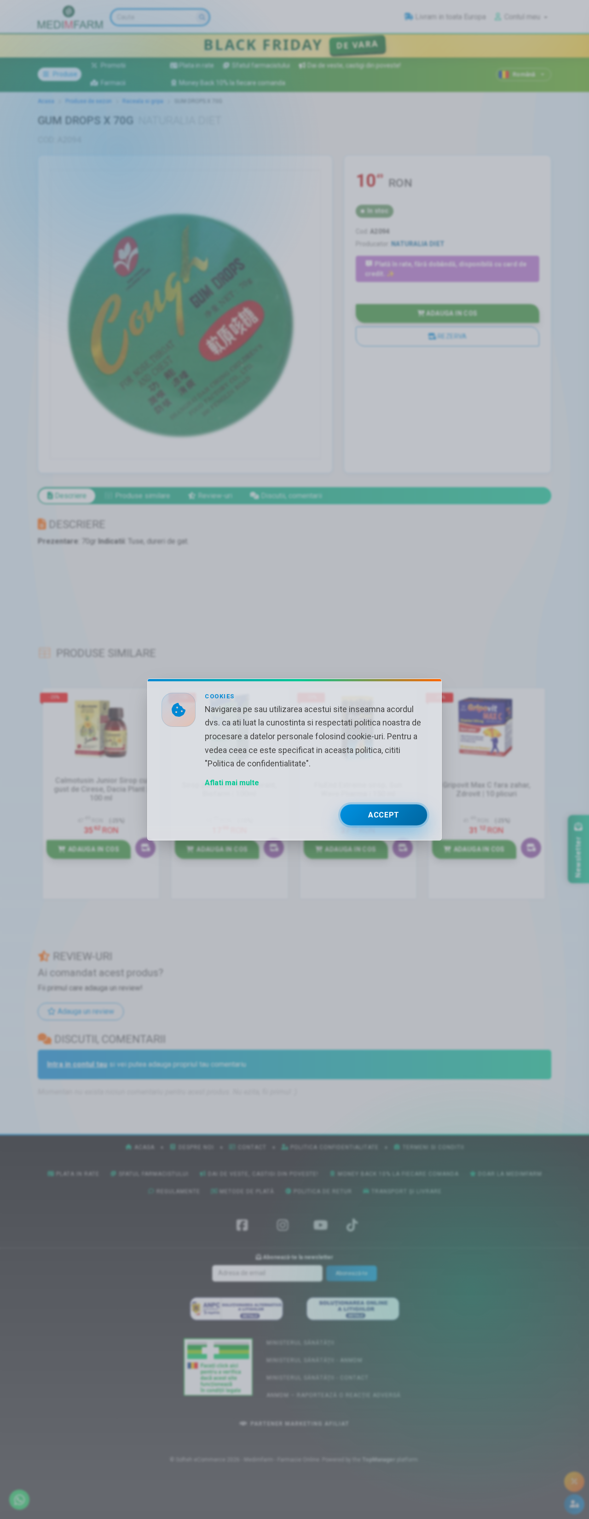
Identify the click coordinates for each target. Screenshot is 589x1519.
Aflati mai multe (232, 782)
